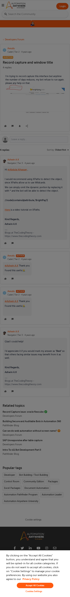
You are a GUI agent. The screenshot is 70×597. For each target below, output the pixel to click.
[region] (35, 573)
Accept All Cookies (35, 585)
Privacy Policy (30, 579)
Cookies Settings (34, 591)
